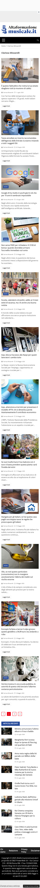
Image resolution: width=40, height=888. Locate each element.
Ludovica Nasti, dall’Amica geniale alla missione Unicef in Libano (26, 799)
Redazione (13, 850)
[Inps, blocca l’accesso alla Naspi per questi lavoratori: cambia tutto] (20, 339)
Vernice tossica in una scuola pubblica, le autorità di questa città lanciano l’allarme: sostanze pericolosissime (18, 686)
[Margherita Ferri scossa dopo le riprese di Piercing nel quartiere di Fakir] (6, 742)
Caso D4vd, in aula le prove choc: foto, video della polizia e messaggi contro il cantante (26, 831)
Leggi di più (6, 106)
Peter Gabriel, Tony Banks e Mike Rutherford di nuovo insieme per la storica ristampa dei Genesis (26, 771)
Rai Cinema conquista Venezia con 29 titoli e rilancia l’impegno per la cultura (25, 814)
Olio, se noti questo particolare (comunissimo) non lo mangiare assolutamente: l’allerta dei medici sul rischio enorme (17, 576)
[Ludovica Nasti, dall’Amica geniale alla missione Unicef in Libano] (6, 799)
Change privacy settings (31, 886)
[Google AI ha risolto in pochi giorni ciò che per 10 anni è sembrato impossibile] (20, 177)
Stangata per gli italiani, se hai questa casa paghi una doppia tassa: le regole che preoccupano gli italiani (19, 519)
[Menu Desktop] (3, 40)
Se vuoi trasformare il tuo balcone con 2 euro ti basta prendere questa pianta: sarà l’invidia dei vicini (19, 464)
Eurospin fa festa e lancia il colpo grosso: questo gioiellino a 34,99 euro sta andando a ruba (19, 632)
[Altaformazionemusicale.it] (20, 29)
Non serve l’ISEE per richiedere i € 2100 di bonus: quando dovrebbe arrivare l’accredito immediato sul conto (18, 248)
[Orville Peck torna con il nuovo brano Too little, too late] (6, 785)
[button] (38, 40)
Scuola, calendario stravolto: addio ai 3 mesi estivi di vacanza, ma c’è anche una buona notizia (19, 302)
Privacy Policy (24, 850)
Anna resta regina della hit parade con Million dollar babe (26, 756)
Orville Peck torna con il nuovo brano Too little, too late (26, 786)
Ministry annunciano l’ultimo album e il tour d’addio (27, 730)
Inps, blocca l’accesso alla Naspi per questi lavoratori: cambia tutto (19, 356)
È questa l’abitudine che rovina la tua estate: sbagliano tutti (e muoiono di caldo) (19, 87)
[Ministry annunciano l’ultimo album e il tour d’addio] (6, 731)
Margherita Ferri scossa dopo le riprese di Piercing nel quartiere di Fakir (26, 742)
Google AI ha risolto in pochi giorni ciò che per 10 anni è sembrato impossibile (19, 194)
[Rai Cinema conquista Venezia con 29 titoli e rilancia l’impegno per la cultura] (6, 813)
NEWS (6, 80)
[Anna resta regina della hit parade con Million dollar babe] (6, 755)
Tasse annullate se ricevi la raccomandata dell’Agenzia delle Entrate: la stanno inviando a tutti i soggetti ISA (20, 140)
